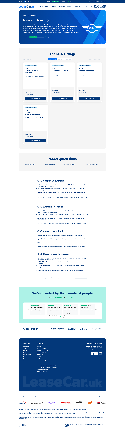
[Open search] (87, 6)
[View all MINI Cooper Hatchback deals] (90, 79)
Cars (40, 6)
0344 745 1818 (94, 346)
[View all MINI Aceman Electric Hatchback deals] (35, 81)
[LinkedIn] (100, 353)
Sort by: (91, 59)
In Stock (54, 6)
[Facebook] (93, 353)
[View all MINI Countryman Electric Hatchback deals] (35, 123)
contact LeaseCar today (81, 278)
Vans (46, 6)
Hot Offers (62, 6)
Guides (69, 6)
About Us (77, 6)
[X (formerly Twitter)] (96, 353)
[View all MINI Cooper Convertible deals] (62, 79)
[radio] (21, 1)
